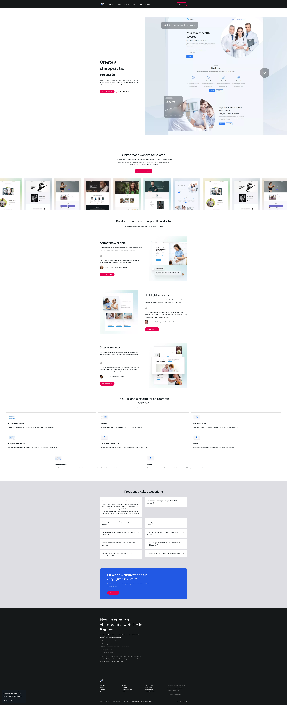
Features (102, 685)
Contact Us (125, 687)
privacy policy (13, 695)
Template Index (149, 689)
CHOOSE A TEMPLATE (143, 171)
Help (123, 691)
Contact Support (149, 685)
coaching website (126, 659)
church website (104, 659)
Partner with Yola (127, 689)
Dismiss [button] (6, 700)
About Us (124, 685)
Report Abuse (148, 687)
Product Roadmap (150, 691)
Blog (101, 691)
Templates (103, 689)
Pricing (102, 687)
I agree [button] (12, 700)
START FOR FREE (107, 91)
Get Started (181, 4)
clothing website (115, 659)
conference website (118, 661)
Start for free (113, 592)
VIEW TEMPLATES (123, 91)
